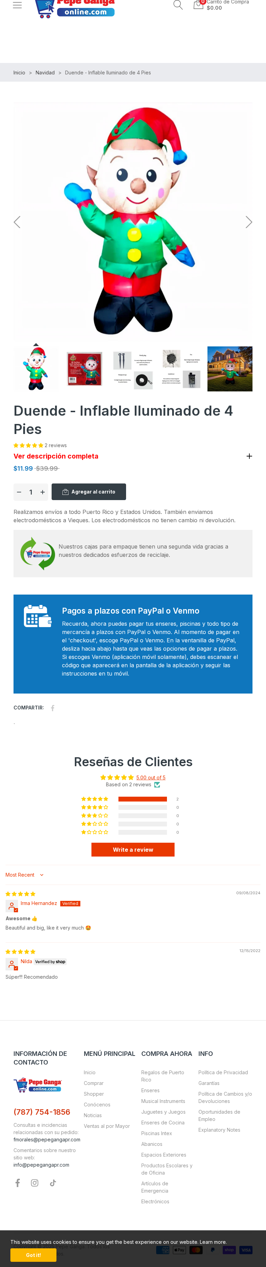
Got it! (33, 1255)
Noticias (93, 1115)
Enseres (150, 1090)
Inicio (90, 1072)
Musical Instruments (163, 1101)
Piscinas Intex (156, 1133)
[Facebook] (18, 1182)
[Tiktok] (53, 1182)
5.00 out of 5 (151, 777)
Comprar (94, 1083)
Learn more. (213, 1242)
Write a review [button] (133, 849)
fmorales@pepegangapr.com (47, 1139)
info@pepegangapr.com (41, 1165)
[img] (20, 894)
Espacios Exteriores (163, 1155)
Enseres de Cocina (163, 1122)
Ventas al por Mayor (107, 1126)
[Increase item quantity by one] (42, 492)
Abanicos (151, 1144)
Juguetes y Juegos (163, 1112)
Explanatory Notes (219, 1130)
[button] (178, 5)
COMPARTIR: (29, 708)
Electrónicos (155, 1201)
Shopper (94, 1094)
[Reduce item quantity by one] (19, 492)
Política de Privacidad (223, 1072)
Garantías (209, 1083)
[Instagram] (34, 1182)
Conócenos (97, 1104)
